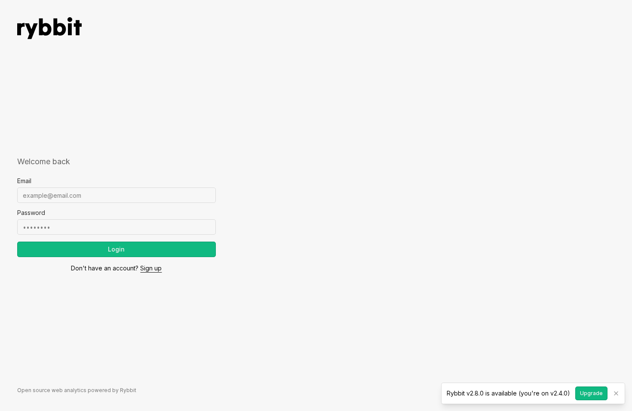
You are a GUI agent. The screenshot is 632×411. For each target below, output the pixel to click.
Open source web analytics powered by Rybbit (76, 390)
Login (116, 249)
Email (24, 181)
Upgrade (591, 393)
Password (31, 213)
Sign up (151, 268)
